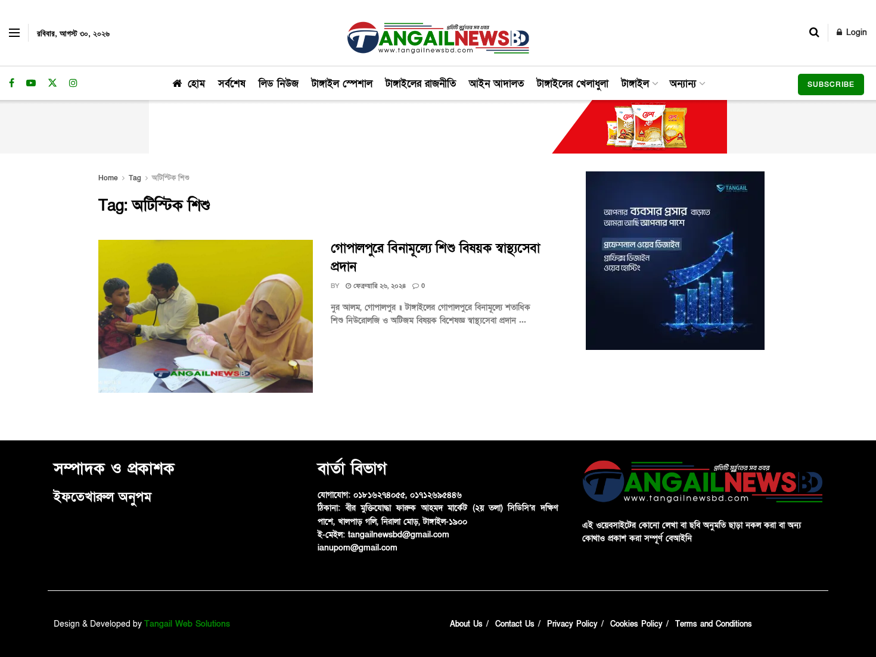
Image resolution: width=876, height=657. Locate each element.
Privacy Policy (572, 624)
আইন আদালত (496, 83)
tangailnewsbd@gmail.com (398, 534)
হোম (196, 83)
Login (855, 32)
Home (108, 178)
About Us (466, 624)
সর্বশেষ (232, 83)
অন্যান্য (683, 83)
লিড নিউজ (279, 83)
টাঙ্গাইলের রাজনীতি (421, 83)
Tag (135, 178)
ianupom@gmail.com (357, 547)
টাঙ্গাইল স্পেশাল (342, 83)
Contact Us (515, 624)
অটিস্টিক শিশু (171, 178)
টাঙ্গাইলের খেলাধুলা (572, 83)
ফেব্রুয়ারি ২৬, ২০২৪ (378, 285)
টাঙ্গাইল (635, 83)
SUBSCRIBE (831, 84)
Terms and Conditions (713, 624)
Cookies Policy (636, 624)
